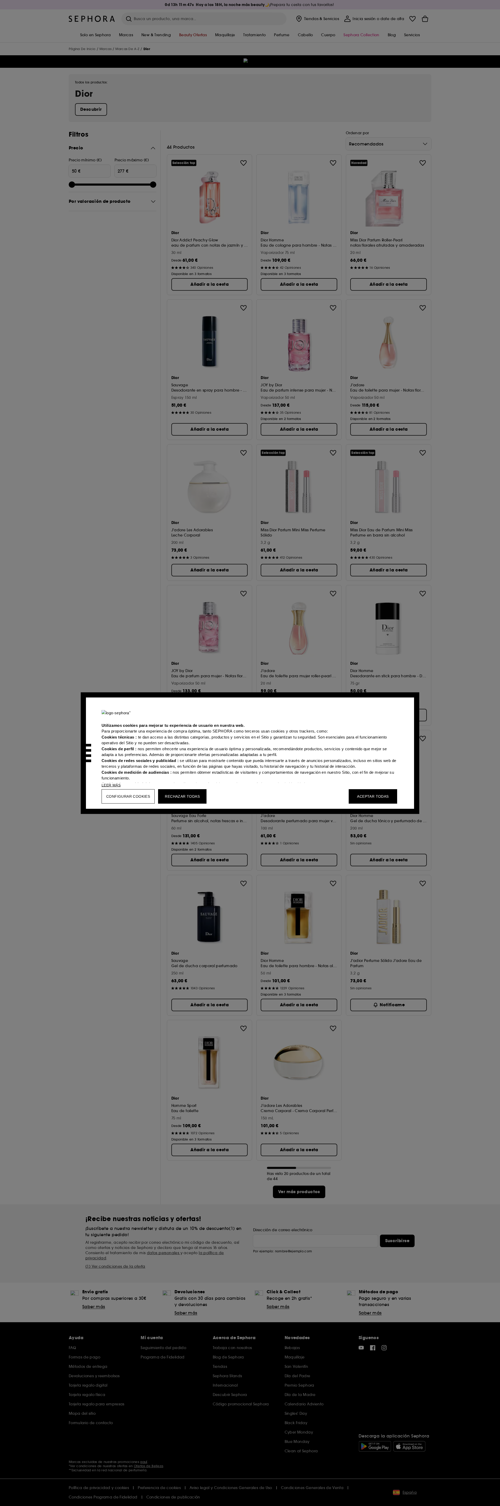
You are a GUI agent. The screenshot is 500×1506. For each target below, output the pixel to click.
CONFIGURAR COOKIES (128, 796)
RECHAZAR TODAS (182, 796)
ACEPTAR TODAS (373, 796)
